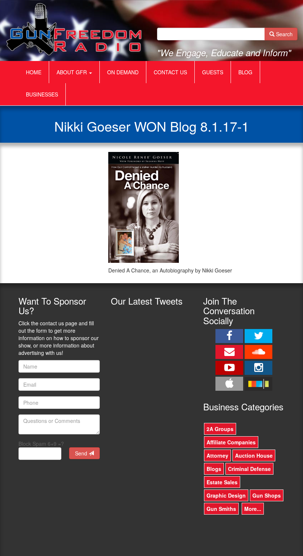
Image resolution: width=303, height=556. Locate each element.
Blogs (214, 468)
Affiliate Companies (231, 442)
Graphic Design (226, 495)
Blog (245, 72)
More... (252, 508)
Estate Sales (222, 482)
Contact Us (170, 72)
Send (82, 453)
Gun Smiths (221, 508)
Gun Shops (266, 495)
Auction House (254, 455)
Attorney (217, 455)
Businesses (42, 94)
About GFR (72, 72)
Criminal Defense (249, 468)
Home (33, 72)
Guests (212, 72)
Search (284, 34)
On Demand (123, 72)
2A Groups (220, 429)
